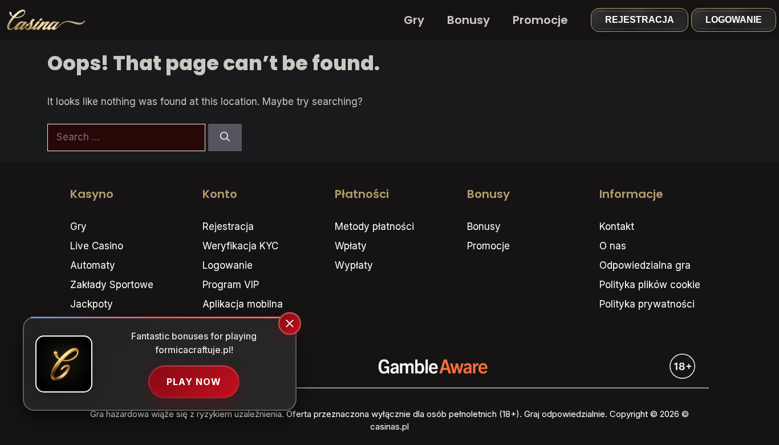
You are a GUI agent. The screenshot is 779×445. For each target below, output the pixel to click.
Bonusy (468, 20)
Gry (414, 20)
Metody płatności (374, 226)
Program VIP (230, 284)
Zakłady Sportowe (111, 284)
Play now (194, 381)
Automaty (92, 265)
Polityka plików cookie (649, 284)
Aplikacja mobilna (242, 304)
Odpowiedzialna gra (645, 265)
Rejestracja (639, 20)
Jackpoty (91, 304)
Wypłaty (354, 265)
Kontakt (616, 226)
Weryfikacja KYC (240, 246)
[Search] (225, 137)
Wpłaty (351, 246)
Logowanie (733, 20)
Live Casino (96, 246)
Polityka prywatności (647, 304)
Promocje (540, 20)
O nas (612, 246)
